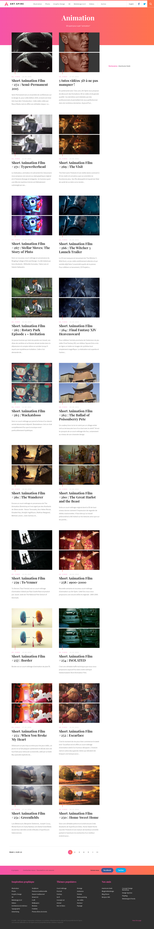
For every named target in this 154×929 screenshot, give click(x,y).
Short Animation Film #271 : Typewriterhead (29, 164)
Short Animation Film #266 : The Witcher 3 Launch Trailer (75, 247)
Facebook (107, 870)
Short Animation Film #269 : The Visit (75, 164)
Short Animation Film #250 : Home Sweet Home (79, 815)
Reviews (34, 906)
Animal (59, 903)
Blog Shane (105, 894)
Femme (79, 894)
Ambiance (80, 891)
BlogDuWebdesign (108, 891)
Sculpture (35, 888)
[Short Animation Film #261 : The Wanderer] (32, 465)
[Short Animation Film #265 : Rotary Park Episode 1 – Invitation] (32, 298)
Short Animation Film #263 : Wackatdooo (28, 413)
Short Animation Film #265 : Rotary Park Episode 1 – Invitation (28, 330)
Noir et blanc (61, 906)
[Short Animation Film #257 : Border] (32, 628)
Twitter (121, 870)
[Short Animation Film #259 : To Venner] (32, 550)
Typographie (16, 909)
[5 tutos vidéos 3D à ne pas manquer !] (79, 52)
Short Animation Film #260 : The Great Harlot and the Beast (77, 497)
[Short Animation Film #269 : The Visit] (79, 135)
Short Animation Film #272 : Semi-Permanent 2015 (30, 84)
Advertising (15, 912)
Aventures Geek (124, 66)
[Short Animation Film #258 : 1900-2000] (79, 550)
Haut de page (136, 920)
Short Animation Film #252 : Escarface (75, 733)
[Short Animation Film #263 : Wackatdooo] (32, 383)
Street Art (35, 897)
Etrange (79, 888)
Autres (103, 4)
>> (97, 852)
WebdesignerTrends (128, 899)
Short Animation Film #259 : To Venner (28, 580)
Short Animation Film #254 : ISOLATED (75, 658)
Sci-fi (58, 897)
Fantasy (59, 894)
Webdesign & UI (80, 4)
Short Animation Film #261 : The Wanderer (28, 495)
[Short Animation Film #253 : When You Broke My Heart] (32, 703)
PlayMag (125, 896)
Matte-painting (82, 897)
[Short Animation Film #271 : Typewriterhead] (32, 135)
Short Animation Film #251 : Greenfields (28, 815)
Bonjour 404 (106, 897)
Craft (33, 900)
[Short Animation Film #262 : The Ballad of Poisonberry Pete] (79, 383)
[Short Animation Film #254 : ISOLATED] (79, 628)
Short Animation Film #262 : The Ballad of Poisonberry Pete (75, 415)
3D (69, 4)
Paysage (79, 906)
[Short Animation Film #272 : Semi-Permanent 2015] (32, 52)
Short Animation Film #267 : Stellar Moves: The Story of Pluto (31, 247)
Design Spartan (127, 893)
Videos (91, 4)
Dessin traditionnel (38, 894)
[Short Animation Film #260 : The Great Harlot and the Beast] (79, 465)
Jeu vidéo (80, 900)
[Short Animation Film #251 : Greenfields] (32, 785)
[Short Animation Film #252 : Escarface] (79, 703)
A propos (15, 870)
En (131, 4)
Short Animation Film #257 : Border (28, 658)
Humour (80, 903)
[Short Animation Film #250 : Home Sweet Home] (79, 785)
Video (17, 76)
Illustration (37, 4)
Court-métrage (62, 888)
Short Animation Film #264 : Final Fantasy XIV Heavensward (77, 330)
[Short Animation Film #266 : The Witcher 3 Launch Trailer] (79, 216)
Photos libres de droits (39, 912)
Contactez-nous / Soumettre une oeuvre (38, 870)
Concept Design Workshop (127, 889)
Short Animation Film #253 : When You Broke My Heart (29, 735)
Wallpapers (35, 903)
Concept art (61, 900)
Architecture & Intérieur (19, 906)
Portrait (59, 891)
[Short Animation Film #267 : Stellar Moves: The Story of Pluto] (32, 216)
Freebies (35, 909)
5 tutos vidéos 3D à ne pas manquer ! (78, 82)
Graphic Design (59, 4)
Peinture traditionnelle (39, 891)
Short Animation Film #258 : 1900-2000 (75, 580)
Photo (47, 4)
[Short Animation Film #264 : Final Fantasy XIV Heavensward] (79, 298)
